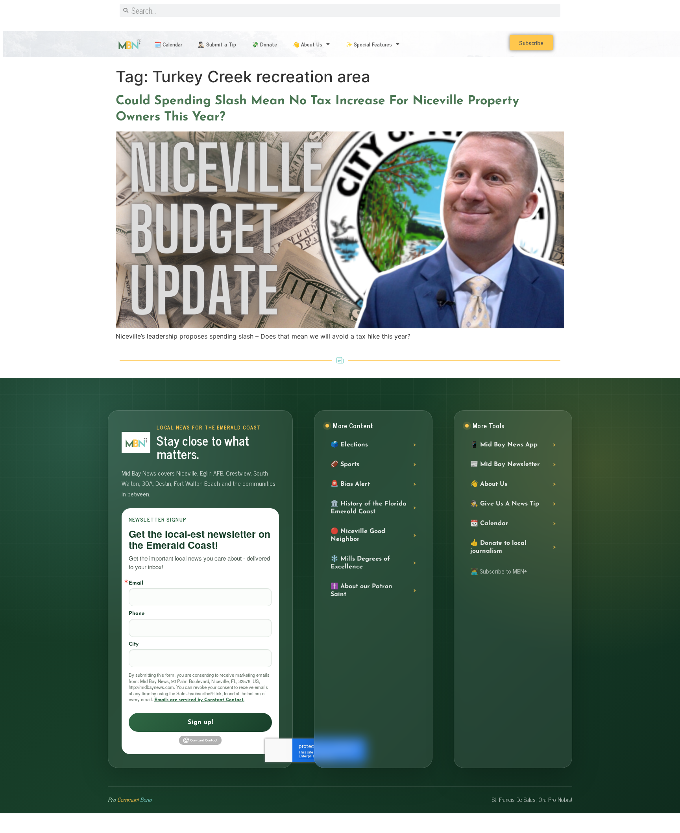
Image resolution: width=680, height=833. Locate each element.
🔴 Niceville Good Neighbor (358, 535)
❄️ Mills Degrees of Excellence (360, 563)
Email (136, 583)
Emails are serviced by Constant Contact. (199, 700)
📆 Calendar (489, 523)
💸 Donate (264, 43)
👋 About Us (307, 43)
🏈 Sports (345, 464)
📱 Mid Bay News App (504, 445)
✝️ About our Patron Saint (361, 590)
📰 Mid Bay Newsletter (505, 464)
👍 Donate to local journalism (498, 547)
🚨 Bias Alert (350, 484)
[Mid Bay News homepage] (136, 442)
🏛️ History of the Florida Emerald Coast (369, 508)
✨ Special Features (369, 43)
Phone (136, 613)
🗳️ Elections (349, 445)
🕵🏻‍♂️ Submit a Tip (217, 43)
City (134, 644)
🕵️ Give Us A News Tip (504, 504)
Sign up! (200, 722)
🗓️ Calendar (168, 43)
